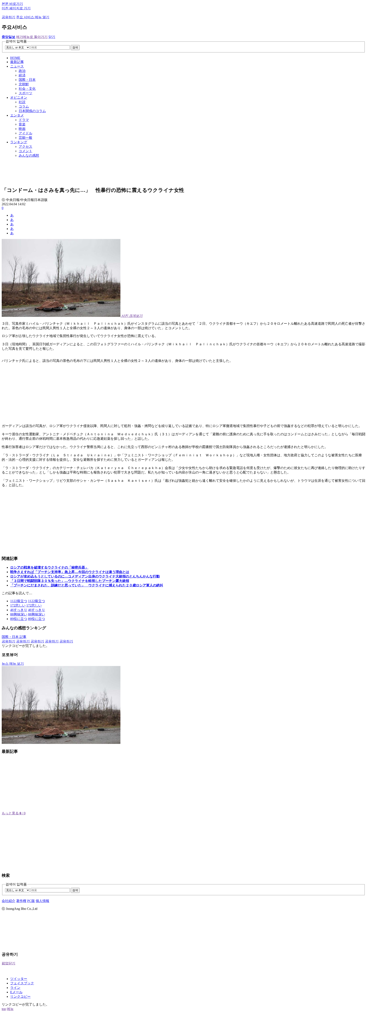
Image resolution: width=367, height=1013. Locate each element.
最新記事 (17, 62)
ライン (15, 987)
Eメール (16, 992)
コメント (25, 151)
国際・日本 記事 (14, 637)
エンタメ (17, 115)
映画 (22, 129)
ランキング (18, 142)
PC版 (31, 901)
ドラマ (24, 120)
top (4, 1009)
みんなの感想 (29, 155)
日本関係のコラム (32, 111)
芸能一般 (25, 137)
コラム (24, 106)
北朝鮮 (24, 84)
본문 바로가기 (12, 4)
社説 (22, 102)
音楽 (22, 124)
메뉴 (10, 1009)
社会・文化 (27, 88)
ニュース (17, 66)
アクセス (25, 146)
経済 (22, 75)
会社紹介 (8, 901)
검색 (75, 47)
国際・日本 (27, 79)
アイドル (25, 133)
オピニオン (18, 97)
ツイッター (18, 979)
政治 (22, 71)
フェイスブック (22, 983)
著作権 (21, 901)
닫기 (51, 37)
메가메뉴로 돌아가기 (32, 37)
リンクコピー (20, 996)
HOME (15, 58)
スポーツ (25, 93)
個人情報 (42, 901)
